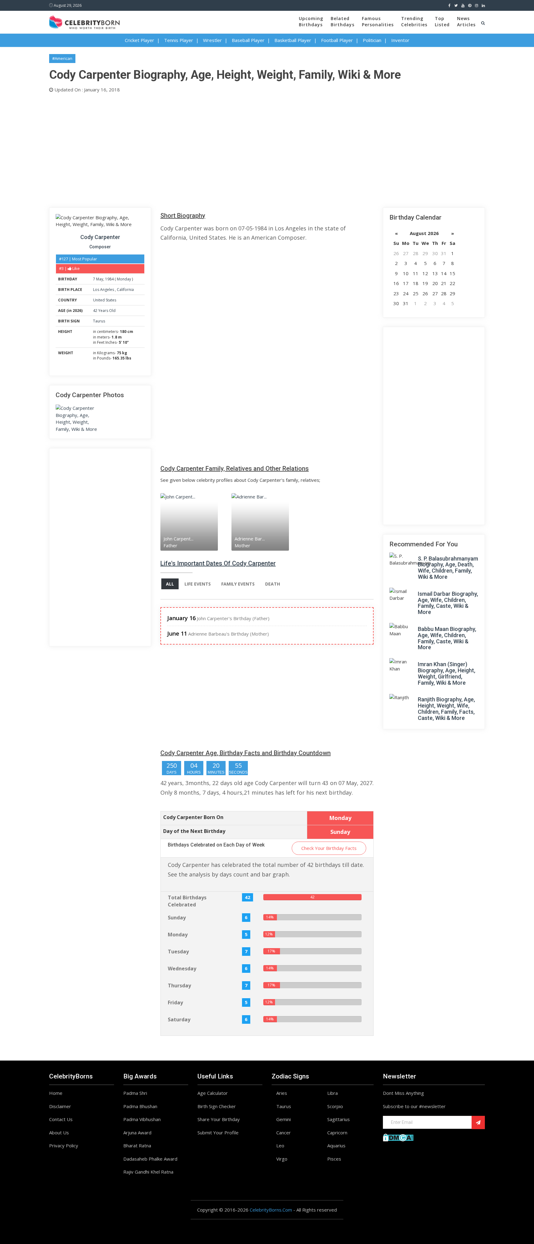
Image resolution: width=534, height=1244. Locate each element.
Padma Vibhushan (142, 1119)
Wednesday (182, 968)
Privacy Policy (63, 1145)
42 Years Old (104, 310)
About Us (59, 1132)
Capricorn (337, 1132)
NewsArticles (466, 21)
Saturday (179, 1019)
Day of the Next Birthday (194, 831)
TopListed (442, 21)
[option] (195, 522)
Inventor (400, 40)
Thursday (179, 985)
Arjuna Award (137, 1132)
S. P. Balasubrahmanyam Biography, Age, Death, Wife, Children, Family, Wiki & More (448, 567)
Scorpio (335, 1106)
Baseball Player (248, 40)
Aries (281, 1093)
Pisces (334, 1159)
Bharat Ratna (137, 1145)
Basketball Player (292, 40)
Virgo (281, 1159)
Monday (124, 279)
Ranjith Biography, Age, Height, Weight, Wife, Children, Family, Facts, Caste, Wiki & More (446, 708)
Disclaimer (60, 1106)
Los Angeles (104, 289)
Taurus (99, 321)
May (99, 279)
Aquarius (336, 1145)
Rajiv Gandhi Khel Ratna (148, 1172)
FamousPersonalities (378, 21)
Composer (100, 246)
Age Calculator (212, 1093)
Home (55, 1093)
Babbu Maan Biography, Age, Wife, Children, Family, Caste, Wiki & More (447, 638)
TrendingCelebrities (414, 21)
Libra (332, 1093)
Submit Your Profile (218, 1132)
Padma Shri (135, 1093)
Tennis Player (178, 40)
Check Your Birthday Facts (329, 848)
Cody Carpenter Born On (193, 817)
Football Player (337, 40)
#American (62, 58)
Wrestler (212, 40)
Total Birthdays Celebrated (187, 901)
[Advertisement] (234, 149)
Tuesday (178, 951)
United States (104, 300)
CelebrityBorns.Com (271, 1210)
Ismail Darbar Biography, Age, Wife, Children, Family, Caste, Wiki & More (448, 602)
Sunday (177, 917)
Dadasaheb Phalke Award (150, 1159)
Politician (372, 40)
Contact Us (61, 1119)
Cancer (283, 1132)
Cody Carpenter (100, 237)
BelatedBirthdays (342, 21)
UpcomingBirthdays (311, 21)
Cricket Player (139, 40)
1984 (109, 279)
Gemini (283, 1119)
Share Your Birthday (218, 1119)
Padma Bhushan (140, 1106)
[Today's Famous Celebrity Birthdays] (84, 21)
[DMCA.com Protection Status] (398, 1137)
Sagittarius (338, 1119)
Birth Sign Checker (216, 1106)
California (125, 289)
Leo (280, 1145)
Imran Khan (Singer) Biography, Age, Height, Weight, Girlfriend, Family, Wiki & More (446, 673)
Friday (175, 1002)
